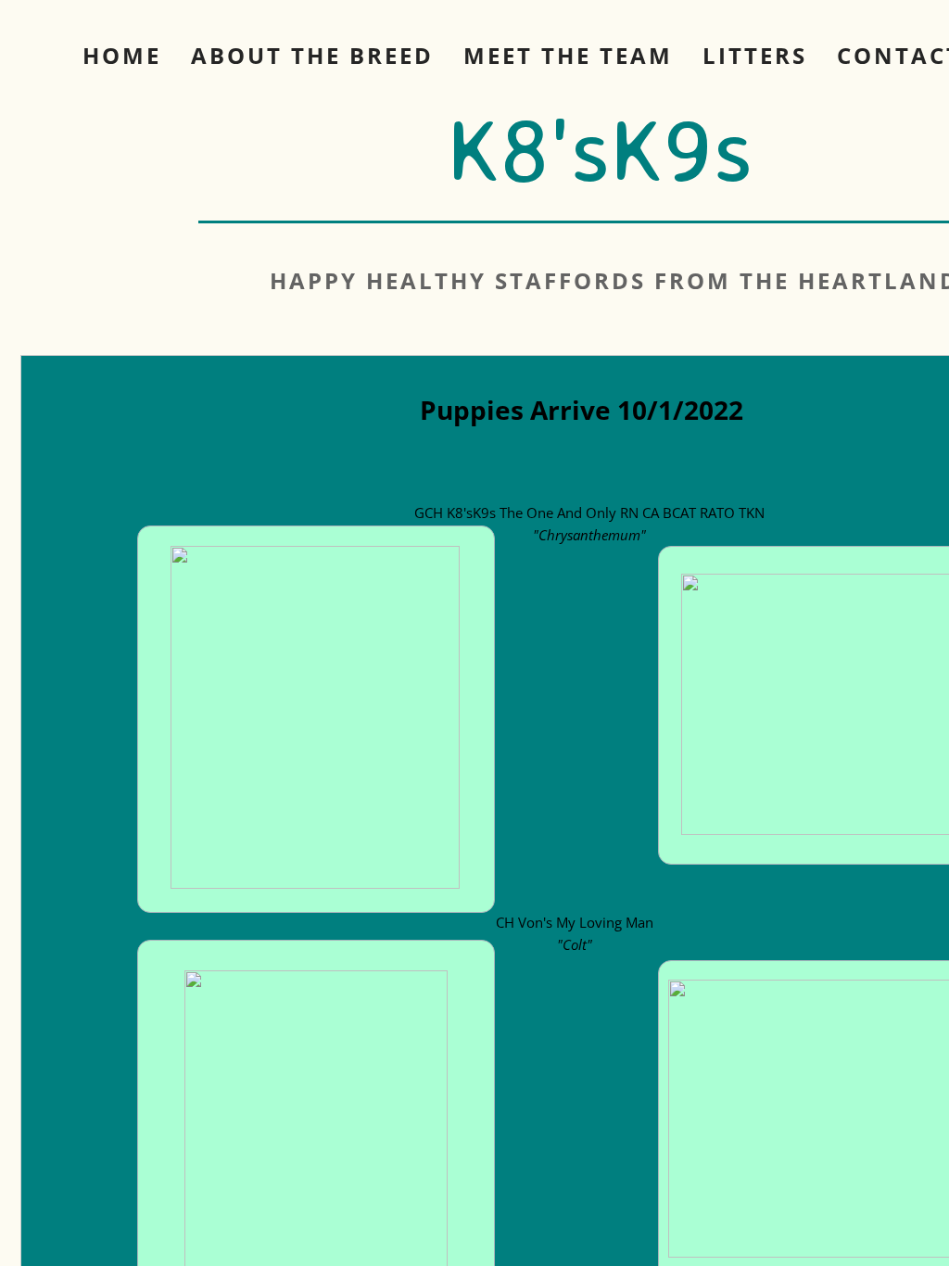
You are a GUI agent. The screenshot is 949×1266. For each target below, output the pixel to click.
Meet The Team (568, 55)
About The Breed (312, 55)
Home (121, 55)
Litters (754, 55)
